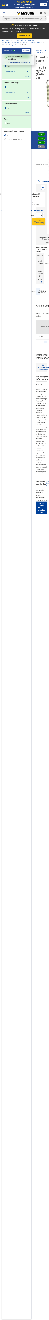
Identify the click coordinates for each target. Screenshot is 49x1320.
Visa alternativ (10, 72)
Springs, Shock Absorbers (10, 42)
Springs (24, 42)
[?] (41, 282)
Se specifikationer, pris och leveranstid (18, 62)
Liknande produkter (35, 210)
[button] (43, 4)
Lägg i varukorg (40, 221)
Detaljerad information (42, 291)
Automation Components (25, 40)
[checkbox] (17, 66)
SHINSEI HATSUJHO (39, 51)
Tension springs (36, 42)
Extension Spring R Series (10, 45)
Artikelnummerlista (38, 291)
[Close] (45, 25)
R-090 (9, 123)
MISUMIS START (7, 40)
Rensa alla (26, 51)
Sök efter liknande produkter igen (41, 507)
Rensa (27, 76)
